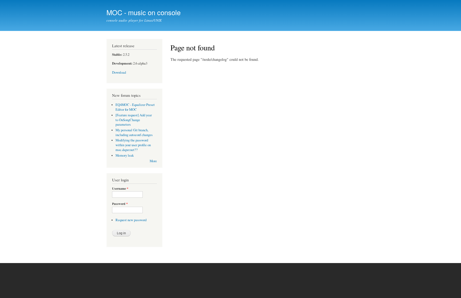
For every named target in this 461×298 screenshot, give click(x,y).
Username (120, 188)
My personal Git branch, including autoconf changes (134, 132)
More (153, 161)
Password (120, 204)
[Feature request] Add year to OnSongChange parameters (134, 120)
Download (119, 72)
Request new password (131, 220)
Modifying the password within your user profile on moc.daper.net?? (133, 145)
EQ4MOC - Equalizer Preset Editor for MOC (135, 107)
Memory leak (125, 155)
